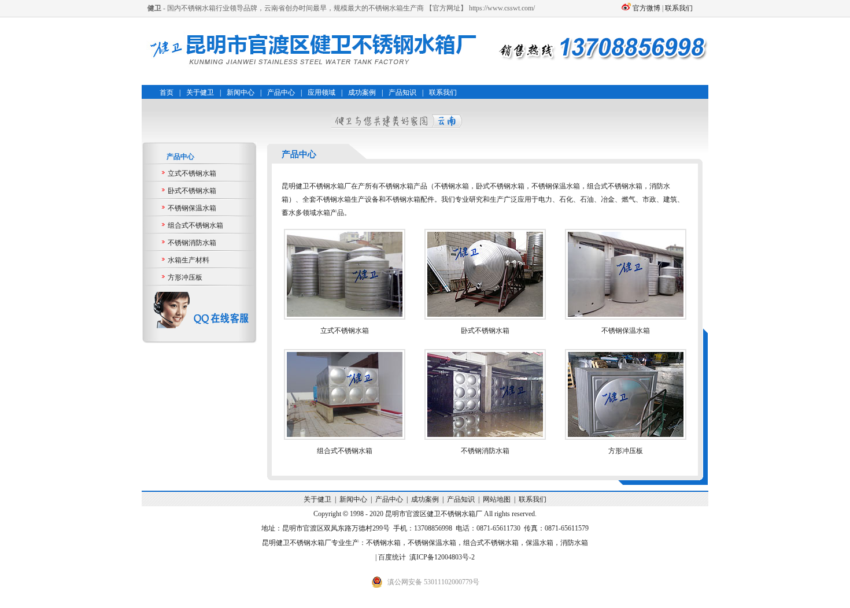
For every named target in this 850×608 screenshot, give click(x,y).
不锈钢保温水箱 (192, 208)
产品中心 (281, 92)
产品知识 (402, 92)
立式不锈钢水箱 (192, 173)
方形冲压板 (185, 277)
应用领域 (321, 92)
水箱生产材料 (188, 260)
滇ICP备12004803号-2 (442, 557)
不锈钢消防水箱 (192, 243)
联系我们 (679, 8)
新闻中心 (240, 92)
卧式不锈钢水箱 (192, 191)
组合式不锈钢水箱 (195, 225)
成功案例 (362, 92)
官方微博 (646, 8)
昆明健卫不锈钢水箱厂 (296, 543)
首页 (166, 92)
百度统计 (392, 557)
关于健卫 (200, 92)
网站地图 (497, 499)
